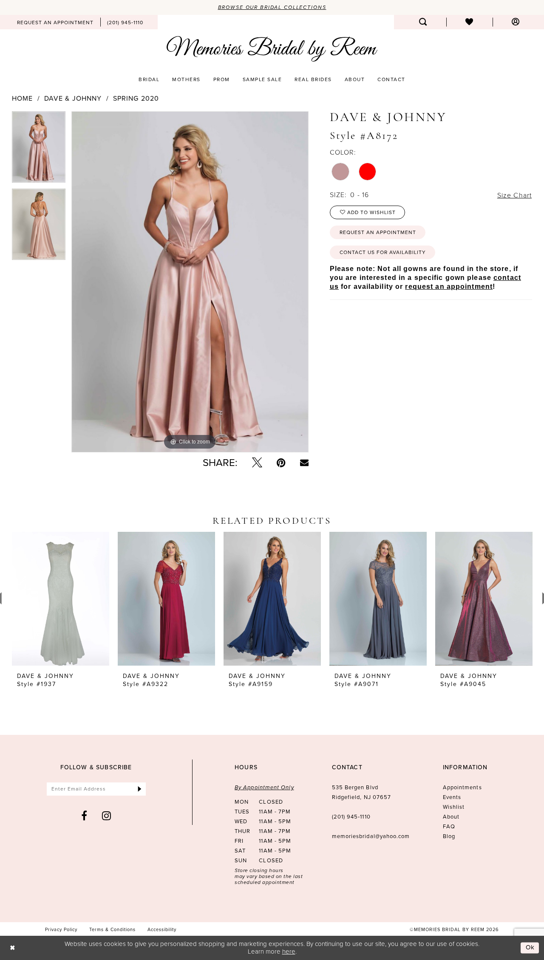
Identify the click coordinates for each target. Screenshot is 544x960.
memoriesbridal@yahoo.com (371, 836)
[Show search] (423, 22)
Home (22, 98)
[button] (516, 22)
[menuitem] (55, 22)
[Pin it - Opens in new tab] (281, 462)
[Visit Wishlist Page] (469, 22)
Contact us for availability (383, 252)
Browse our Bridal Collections (272, 7)
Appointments (462, 787)
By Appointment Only (264, 787)
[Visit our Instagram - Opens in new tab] (106, 815)
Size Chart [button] (514, 195)
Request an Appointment (378, 232)
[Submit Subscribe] (139, 789)
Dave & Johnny (73, 98)
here (288, 951)
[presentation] (60, 599)
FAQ (449, 826)
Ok (530, 947)
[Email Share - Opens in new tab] (304, 462)
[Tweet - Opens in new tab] (257, 462)
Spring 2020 (136, 98)
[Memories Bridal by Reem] (272, 49)
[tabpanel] (38, 150)
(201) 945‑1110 (351, 817)
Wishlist (454, 807)
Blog (449, 836)
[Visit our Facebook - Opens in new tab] (84, 815)
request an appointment (449, 286)
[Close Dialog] (12, 947)
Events (452, 797)
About (451, 817)
